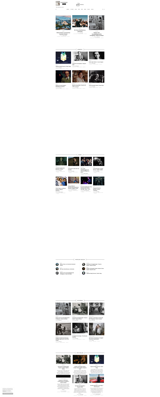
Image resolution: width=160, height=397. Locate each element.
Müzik (56, 166)
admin (93, 340)
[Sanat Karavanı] (80, 4)
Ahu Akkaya (76, 87)
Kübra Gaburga (65, 35)
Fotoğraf (61, 271)
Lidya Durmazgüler (86, 190)
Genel (93, 316)
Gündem (93, 336)
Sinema (80, 28)
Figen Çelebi (93, 63)
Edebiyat (90, 60)
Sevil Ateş (60, 320)
